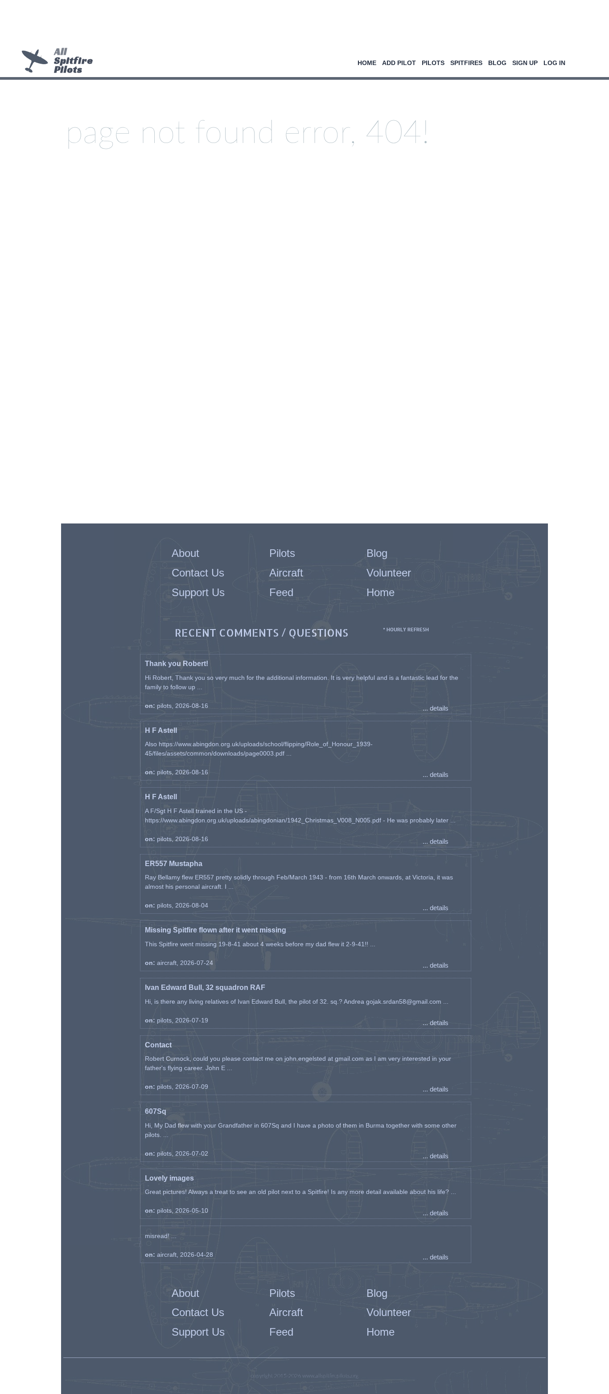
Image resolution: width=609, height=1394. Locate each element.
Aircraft (286, 573)
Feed (281, 592)
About (185, 553)
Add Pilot (399, 62)
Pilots (433, 62)
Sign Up (525, 62)
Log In (554, 62)
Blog (497, 62)
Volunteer (388, 573)
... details (436, 708)
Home (367, 62)
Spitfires (466, 62)
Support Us (198, 592)
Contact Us (198, 573)
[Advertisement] (301, 24)
